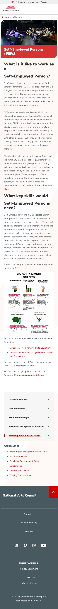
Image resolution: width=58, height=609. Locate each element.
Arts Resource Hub (25, 365)
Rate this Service (29, 583)
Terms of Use (29, 577)
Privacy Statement (29, 568)
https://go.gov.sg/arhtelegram (30, 375)
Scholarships (15, 465)
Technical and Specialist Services (26, 426)
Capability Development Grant (24, 461)
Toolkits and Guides (19, 470)
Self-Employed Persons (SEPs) (25, 435)
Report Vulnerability (29, 562)
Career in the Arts (18, 399)
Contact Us (29, 514)
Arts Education (17, 408)
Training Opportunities (20, 475)
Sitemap (29, 530)
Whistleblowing (29, 522)
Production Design (19, 417)
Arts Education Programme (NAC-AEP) (28, 451)
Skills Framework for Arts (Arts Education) (30, 347)
